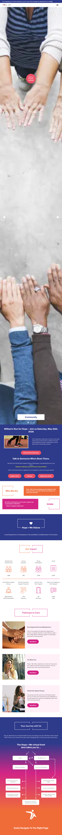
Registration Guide (46, 476)
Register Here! (14, 476)
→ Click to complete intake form (14, 506)
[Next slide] (58, 217)
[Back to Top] (59, 832)
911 (51, 1)
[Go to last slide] (3, 217)
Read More (33, 641)
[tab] (28, 422)
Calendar (29, 476)
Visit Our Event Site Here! (31, 453)
